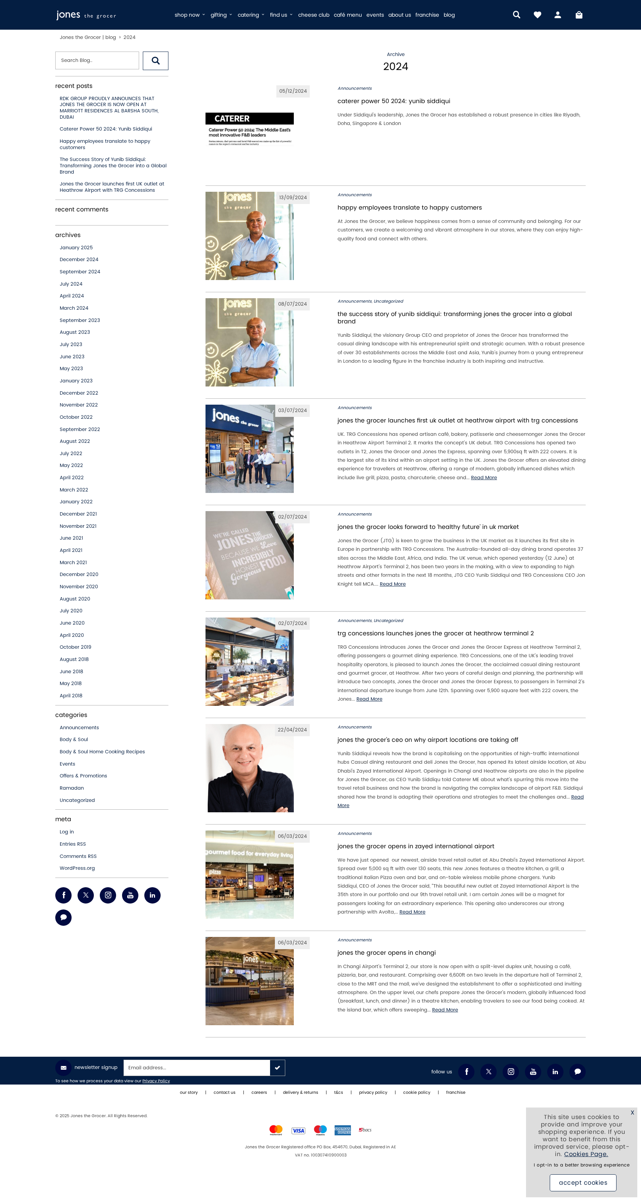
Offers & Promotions (83, 776)
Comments (78, 856)
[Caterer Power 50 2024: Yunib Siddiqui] (258, 129)
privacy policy (373, 1092)
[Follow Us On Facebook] (63, 895)
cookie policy (416, 1092)
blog (449, 15)
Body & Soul (74, 740)
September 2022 (80, 429)
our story (189, 1092)
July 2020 (71, 611)
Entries (73, 844)
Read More (484, 478)
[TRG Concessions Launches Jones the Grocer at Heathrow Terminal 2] (258, 662)
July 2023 (71, 344)
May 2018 (71, 684)
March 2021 (73, 563)
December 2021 (78, 514)
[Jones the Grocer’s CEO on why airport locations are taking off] (258, 768)
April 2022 (72, 478)
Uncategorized (77, 800)
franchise (427, 15)
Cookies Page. (586, 1154)
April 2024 (72, 296)
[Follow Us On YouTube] (130, 895)
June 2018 (71, 672)
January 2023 (76, 381)
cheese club (313, 15)
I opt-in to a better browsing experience (582, 1165)
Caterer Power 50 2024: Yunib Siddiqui (106, 129)
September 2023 (80, 320)
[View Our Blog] (63, 917)
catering (249, 15)
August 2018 (74, 659)
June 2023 (72, 357)
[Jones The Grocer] (111, 15)
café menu (348, 15)
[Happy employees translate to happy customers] (258, 236)
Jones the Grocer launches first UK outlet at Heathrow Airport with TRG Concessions (112, 187)
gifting (219, 15)
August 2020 (75, 599)
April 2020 (72, 635)
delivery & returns (300, 1092)
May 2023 (71, 369)
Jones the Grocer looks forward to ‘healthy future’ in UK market (428, 527)
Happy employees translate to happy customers (105, 144)
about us (399, 15)
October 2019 (75, 647)
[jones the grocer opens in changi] (258, 981)
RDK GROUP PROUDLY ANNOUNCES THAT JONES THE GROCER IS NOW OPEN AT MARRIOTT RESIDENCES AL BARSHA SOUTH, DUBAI (109, 108)
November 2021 (78, 526)
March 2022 (74, 490)
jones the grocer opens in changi (387, 953)
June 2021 (71, 538)
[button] (155, 61)
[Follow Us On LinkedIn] (152, 895)
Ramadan (72, 788)
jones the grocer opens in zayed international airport (416, 846)
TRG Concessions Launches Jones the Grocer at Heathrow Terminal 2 (436, 633)
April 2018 (71, 696)
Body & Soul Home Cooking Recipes (102, 752)
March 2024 (74, 308)
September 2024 (80, 272)
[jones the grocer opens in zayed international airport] (258, 874)
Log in (67, 832)
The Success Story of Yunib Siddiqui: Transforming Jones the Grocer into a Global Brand (113, 165)
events (375, 15)
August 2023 (75, 332)
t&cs (338, 1092)
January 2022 (76, 502)
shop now (188, 15)
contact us (225, 1092)
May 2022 (71, 465)
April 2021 (71, 550)
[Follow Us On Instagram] (108, 895)
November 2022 (79, 405)
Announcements (79, 728)
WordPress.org (77, 868)
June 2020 (72, 623)
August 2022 (75, 441)
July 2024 (71, 284)
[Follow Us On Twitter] (86, 895)
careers (259, 1092)
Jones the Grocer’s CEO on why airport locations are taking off (428, 740)
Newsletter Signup (96, 1067)
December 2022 (79, 393)
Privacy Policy (156, 1081)
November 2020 (79, 587)
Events (67, 764)
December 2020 (79, 574)
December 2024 (79, 260)
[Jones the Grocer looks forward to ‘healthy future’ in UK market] (258, 555)
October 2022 (76, 417)
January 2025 (76, 248)
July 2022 (71, 454)
